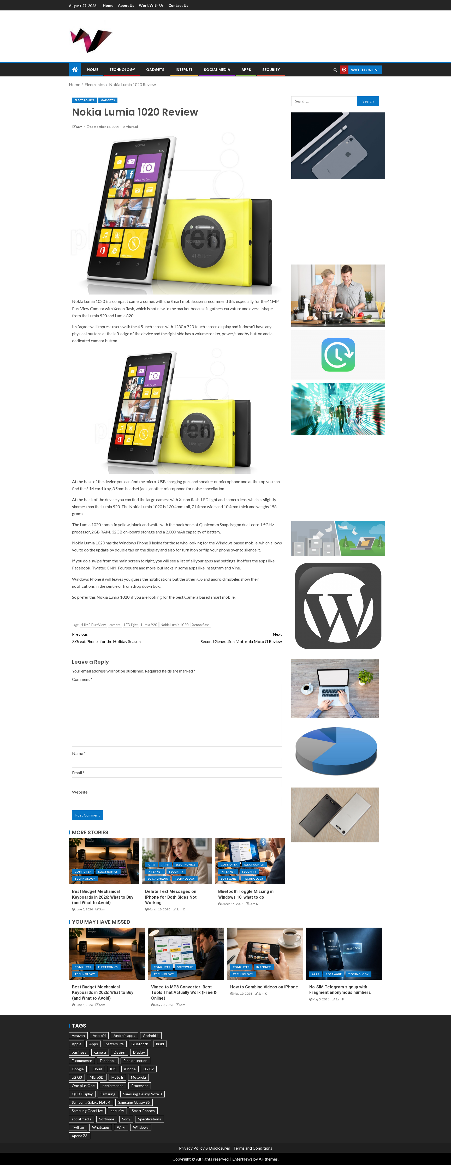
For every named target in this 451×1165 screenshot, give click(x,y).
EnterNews (242, 1158)
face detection (135, 1060)
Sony (126, 1119)
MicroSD (97, 1077)
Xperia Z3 (79, 1135)
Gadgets (155, 69)
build (160, 1044)
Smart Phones (143, 1110)
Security (271, 69)
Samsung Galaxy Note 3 (142, 1094)
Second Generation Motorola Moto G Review (241, 638)
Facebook (108, 1060)
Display (139, 1052)
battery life (115, 1044)
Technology (122, 69)
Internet (184, 69)
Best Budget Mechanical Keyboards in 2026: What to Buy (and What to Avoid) (102, 897)
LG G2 (149, 1069)
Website (79, 791)
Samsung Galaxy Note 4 (91, 1102)
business (79, 1052)
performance (113, 1085)
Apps (246, 69)
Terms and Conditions (252, 1147)
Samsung (107, 1094)
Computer (83, 871)
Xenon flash (201, 625)
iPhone (130, 1069)
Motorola (138, 1077)
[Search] (335, 70)
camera (115, 625)
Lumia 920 (149, 625)
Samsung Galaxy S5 (134, 1102)
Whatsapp (100, 1127)
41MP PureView (93, 625)
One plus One (83, 1085)
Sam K (180, 909)
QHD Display (82, 1094)
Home (108, 5)
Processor (139, 1085)
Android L (151, 1035)
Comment (82, 679)
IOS (113, 1069)
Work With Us (151, 5)
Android (99, 1035)
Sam (79, 127)
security (117, 1110)
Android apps (124, 1035)
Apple (76, 1044)
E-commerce (82, 1060)
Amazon (78, 1035)
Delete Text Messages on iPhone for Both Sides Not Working (171, 897)
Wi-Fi (121, 1127)
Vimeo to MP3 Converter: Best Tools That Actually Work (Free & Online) (184, 992)
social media (81, 1119)
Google (78, 1069)
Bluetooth (140, 1044)
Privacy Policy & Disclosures (204, 1147)
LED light (131, 625)
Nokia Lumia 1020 (174, 625)
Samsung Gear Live (87, 1110)
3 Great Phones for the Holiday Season (106, 638)
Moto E (117, 1077)
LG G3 (77, 1077)
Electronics (84, 100)
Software (229, 878)
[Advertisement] (280, 35)
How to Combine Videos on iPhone (264, 986)
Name (79, 753)
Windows (141, 1127)
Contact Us (178, 5)
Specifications (149, 1119)
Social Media (217, 69)
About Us (126, 5)
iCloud (97, 1069)
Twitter (78, 1127)
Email (78, 772)
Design (119, 1052)
